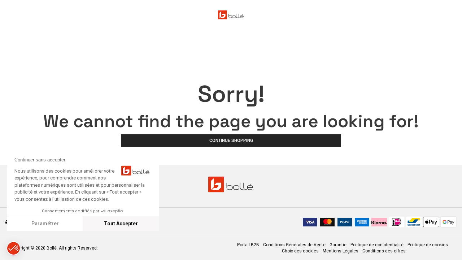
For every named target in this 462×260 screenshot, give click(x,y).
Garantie (338, 244)
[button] (13, 248)
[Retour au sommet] (445, 241)
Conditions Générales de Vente (294, 244)
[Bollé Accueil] (231, 15)
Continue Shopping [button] (231, 140)
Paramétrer (45, 223)
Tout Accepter (121, 223)
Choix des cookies (300, 251)
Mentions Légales (340, 251)
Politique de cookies (427, 244)
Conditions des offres (384, 251)
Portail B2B (248, 244)
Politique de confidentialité (377, 244)
